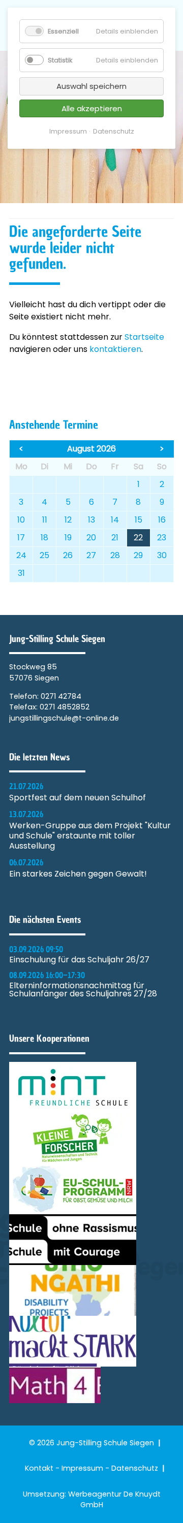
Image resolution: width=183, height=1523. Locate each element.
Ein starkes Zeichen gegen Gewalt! (78, 874)
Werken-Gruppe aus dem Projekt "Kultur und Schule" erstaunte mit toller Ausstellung (90, 836)
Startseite (144, 337)
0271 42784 (61, 696)
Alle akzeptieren (92, 108)
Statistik (60, 60)
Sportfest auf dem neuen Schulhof (77, 798)
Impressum (82, 1468)
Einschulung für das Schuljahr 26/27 (79, 960)
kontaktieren (115, 349)
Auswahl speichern (91, 86)
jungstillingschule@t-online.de (64, 718)
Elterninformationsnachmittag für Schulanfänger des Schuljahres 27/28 (83, 990)
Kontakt (39, 1468)
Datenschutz (134, 1468)
